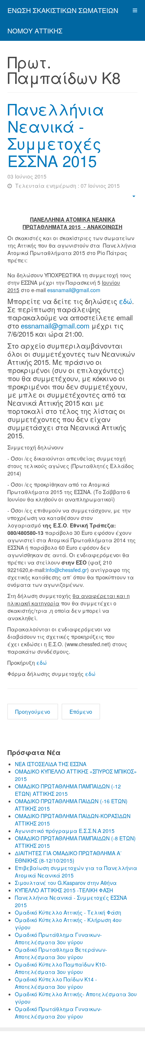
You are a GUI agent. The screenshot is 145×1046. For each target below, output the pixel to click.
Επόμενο (81, 711)
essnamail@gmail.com (73, 290)
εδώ (125, 301)
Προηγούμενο (32, 711)
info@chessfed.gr (66, 569)
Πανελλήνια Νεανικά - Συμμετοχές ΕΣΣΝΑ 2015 (55, 134)
